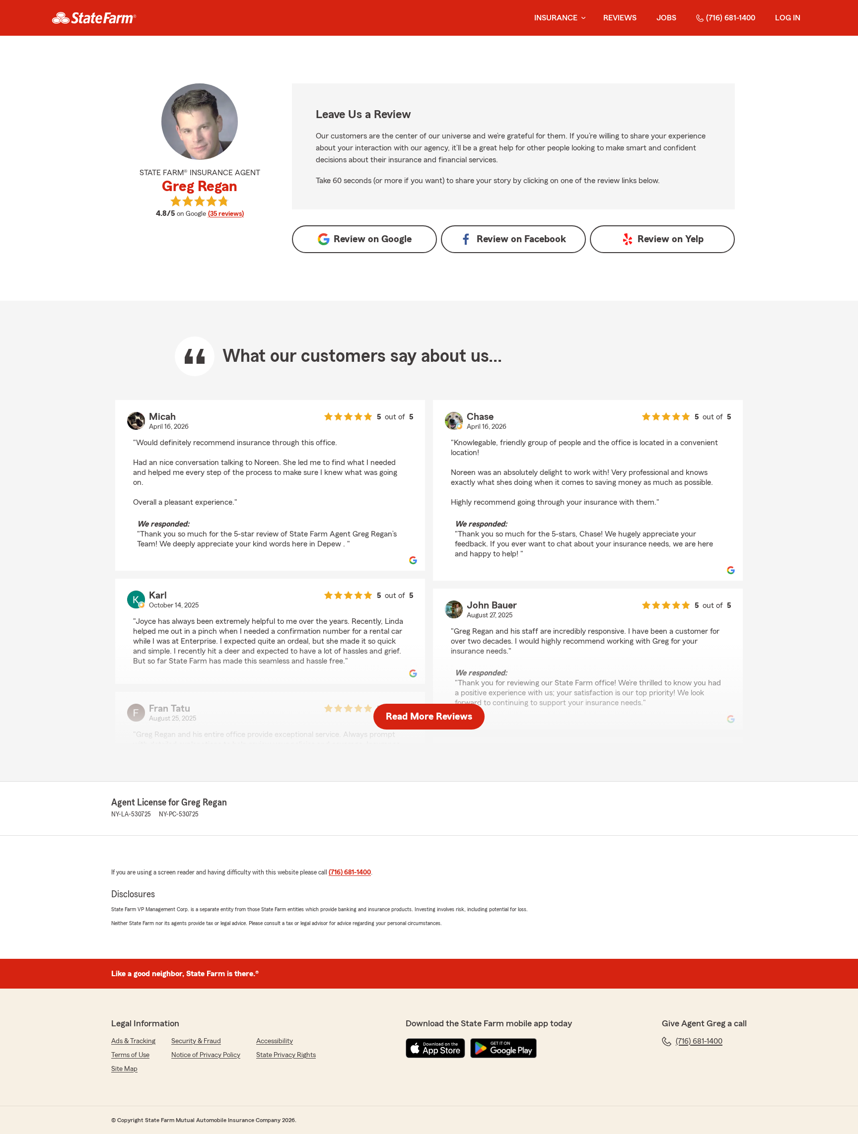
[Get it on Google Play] (503, 1048)
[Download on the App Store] (435, 1048)
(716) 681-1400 (730, 18)
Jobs (666, 18)
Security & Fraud (196, 1041)
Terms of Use (130, 1055)
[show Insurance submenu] (581, 18)
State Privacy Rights (286, 1055)
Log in (787, 18)
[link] (94, 18)
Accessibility (274, 1041)
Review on (373, 239)
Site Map (124, 1069)
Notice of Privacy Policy (205, 1055)
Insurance (555, 18)
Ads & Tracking (133, 1041)
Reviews (620, 18)
